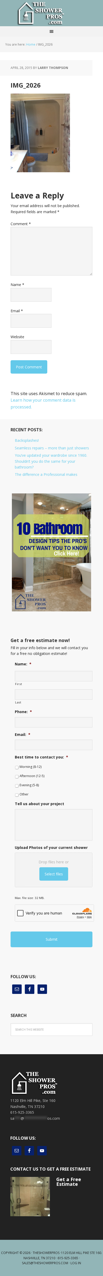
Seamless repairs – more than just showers (52, 447)
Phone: (23, 711)
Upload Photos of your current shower (51, 847)
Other (24, 794)
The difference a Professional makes (46, 474)
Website (17, 336)
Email (17, 310)
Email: (22, 734)
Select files (54, 873)
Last (18, 702)
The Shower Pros (51, 13)
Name (17, 284)
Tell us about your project (39, 803)
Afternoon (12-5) (32, 776)
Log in (76, 1263)
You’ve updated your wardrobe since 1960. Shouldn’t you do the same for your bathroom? (51, 461)
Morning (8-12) (30, 766)
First (18, 684)
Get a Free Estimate (68, 1181)
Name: (23, 664)
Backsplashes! (27, 440)
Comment (21, 223)
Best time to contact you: (41, 757)
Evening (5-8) (29, 785)
